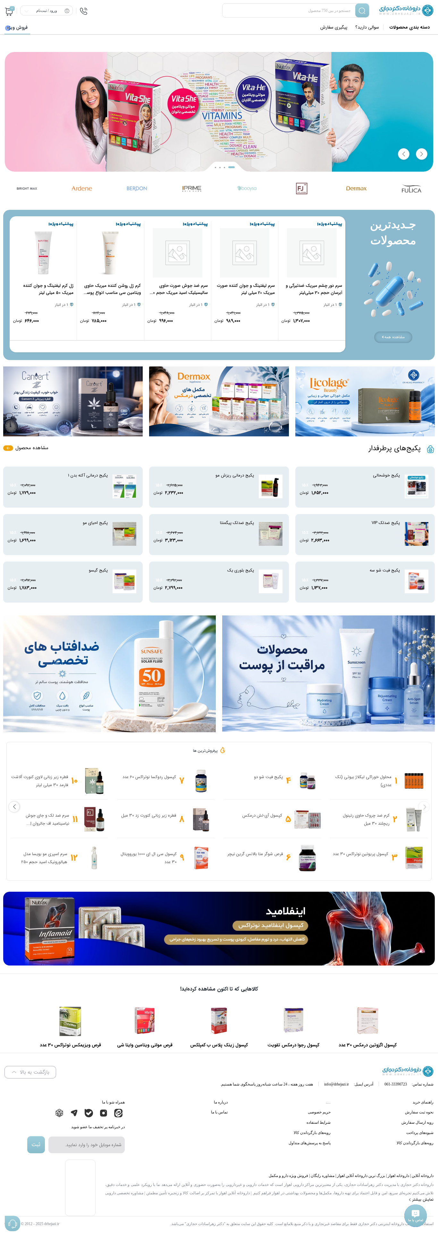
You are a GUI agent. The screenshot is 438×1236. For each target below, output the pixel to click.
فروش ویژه (17, 27)
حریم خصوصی (319, 1112)
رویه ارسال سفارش (417, 1122)
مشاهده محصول (31, 448)
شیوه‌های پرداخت (420, 1132)
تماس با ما (219, 1112)
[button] (215, 167)
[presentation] (403, 154)
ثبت (35, 1144)
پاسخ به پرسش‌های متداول (310, 1143)
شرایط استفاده (319, 1122)
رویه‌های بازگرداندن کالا (415, 1143)
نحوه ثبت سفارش (419, 1112)
